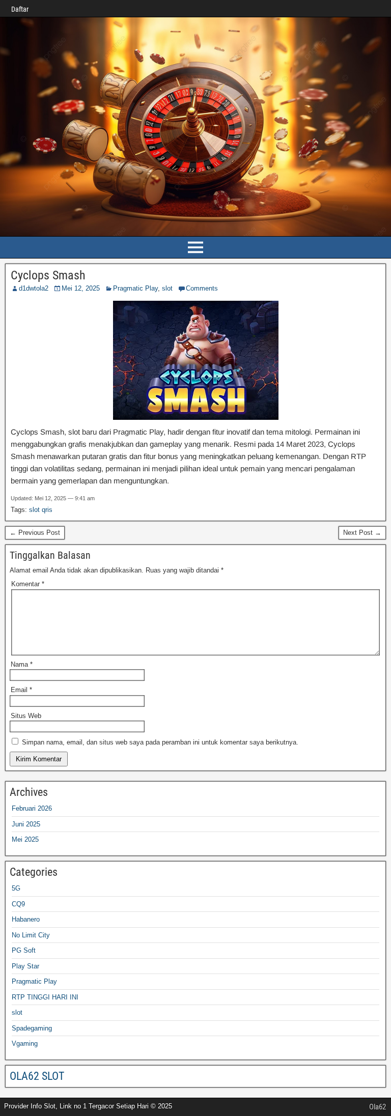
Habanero (26, 919)
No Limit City (31, 935)
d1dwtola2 (33, 288)
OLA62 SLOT (37, 1076)
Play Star (25, 966)
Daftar (20, 9)
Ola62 (377, 1106)
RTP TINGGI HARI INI (45, 997)
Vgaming (25, 1043)
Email (21, 690)
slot (167, 288)
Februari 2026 (32, 808)
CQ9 (18, 904)
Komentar (27, 584)
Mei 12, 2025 (81, 288)
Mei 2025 (25, 839)
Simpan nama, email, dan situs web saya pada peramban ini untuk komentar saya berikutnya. (160, 742)
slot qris (40, 509)
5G (16, 888)
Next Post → (362, 532)
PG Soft (24, 950)
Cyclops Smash (48, 275)
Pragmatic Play (135, 288)
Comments (202, 288)
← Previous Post (35, 532)
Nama (22, 664)
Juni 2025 (26, 824)
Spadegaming (32, 1028)
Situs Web (26, 716)
